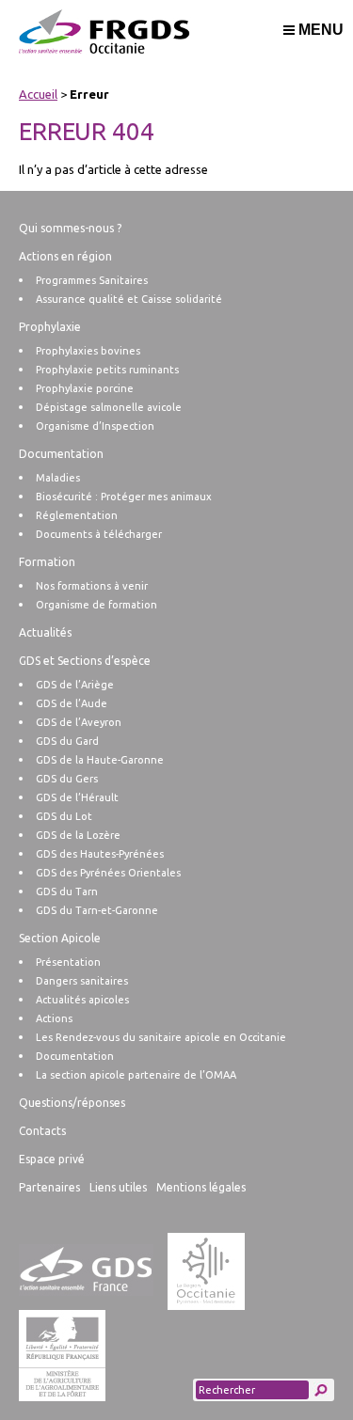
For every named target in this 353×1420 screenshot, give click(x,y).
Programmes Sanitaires (92, 280)
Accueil (38, 94)
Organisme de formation (96, 604)
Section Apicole (60, 938)
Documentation (61, 454)
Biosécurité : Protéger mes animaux (124, 496)
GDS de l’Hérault (77, 797)
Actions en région (65, 256)
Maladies (58, 477)
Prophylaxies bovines (88, 350)
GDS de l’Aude (71, 703)
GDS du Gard (67, 741)
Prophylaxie (50, 327)
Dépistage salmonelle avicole (109, 407)
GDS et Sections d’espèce (85, 661)
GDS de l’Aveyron (78, 722)
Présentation (68, 962)
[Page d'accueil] (177, 42)
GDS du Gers (67, 778)
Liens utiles (118, 1187)
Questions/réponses (72, 1103)
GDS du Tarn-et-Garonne (97, 910)
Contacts (42, 1131)
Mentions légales (201, 1187)
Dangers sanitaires (82, 980)
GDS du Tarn (67, 891)
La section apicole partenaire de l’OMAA (136, 1075)
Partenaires (49, 1187)
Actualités (45, 632)
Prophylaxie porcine (85, 388)
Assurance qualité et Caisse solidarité (129, 299)
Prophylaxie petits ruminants (107, 369)
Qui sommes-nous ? (70, 228)
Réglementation (77, 515)
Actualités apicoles (82, 999)
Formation (47, 562)
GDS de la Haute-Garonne (100, 759)
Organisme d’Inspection (95, 426)
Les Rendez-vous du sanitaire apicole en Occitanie (161, 1037)
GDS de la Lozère (78, 835)
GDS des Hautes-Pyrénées (100, 854)
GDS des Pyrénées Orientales (108, 872)
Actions (54, 1018)
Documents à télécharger (99, 534)
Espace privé (52, 1159)
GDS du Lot (64, 816)
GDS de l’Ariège (75, 684)
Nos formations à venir (92, 586)
